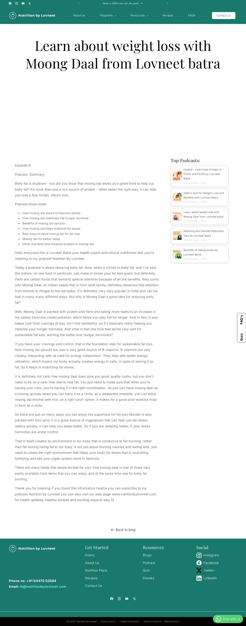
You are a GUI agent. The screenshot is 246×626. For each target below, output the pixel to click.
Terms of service (152, 621)
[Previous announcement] (79, 3)
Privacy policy (108, 621)
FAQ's (241, 319)
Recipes (91, 578)
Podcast (149, 563)
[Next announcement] (167, 3)
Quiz (241, 337)
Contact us (223, 15)
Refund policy (172, 621)
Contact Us (93, 585)
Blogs (147, 555)
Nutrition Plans (96, 570)
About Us (92, 563)
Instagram (211, 555)
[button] (108, 15)
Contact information (129, 621)
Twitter (208, 570)
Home (89, 555)
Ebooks (148, 578)
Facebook (211, 563)
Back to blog (125, 530)
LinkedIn (210, 578)
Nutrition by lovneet (86, 621)
